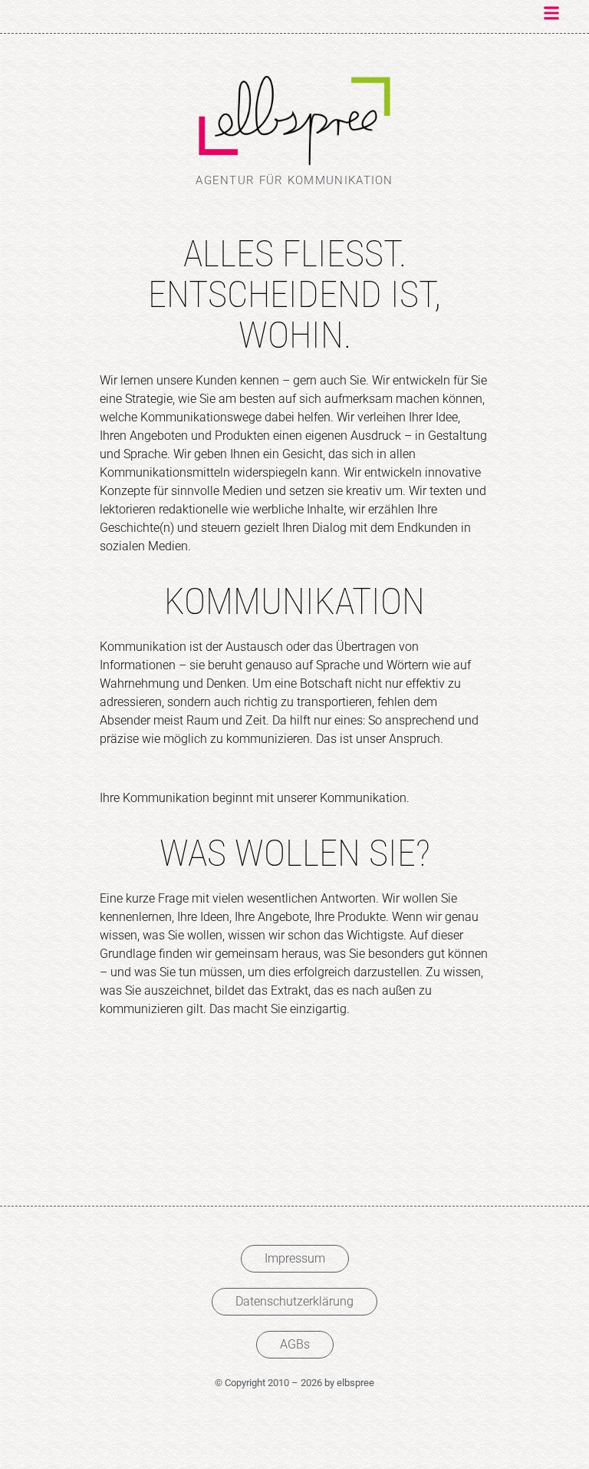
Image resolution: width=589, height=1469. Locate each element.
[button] (551, 12)
